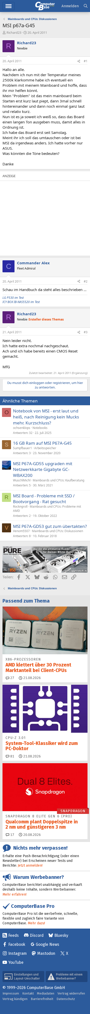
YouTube (16, 962)
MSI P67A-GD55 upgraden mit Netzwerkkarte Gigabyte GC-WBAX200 (42, 469)
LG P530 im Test (13, 298)
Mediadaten (45, 993)
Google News (47, 944)
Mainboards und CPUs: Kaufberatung (58, 480)
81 (11, 756)
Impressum (10, 993)
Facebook (16, 944)
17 (11, 835)
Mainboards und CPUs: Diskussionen (57, 531)
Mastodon (46, 953)
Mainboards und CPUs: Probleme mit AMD (47, 508)
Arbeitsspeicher (45, 448)
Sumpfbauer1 (22, 448)
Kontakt (28, 993)
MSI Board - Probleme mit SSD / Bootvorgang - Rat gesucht (43, 499)
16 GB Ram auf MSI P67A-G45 (42, 443)
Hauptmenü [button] (8, 6)
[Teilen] (79, 61)
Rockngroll (20, 506)
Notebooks (40, 428)
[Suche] (85, 6)
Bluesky (61, 935)
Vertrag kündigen (15, 999)
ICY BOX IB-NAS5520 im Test (21, 302)
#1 (86, 61)
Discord (37, 935)
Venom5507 (21, 531)
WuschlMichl (21, 480)
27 (11, 678)
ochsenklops (21, 428)
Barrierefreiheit (42, 999)
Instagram (17, 953)
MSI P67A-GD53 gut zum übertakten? (50, 526)
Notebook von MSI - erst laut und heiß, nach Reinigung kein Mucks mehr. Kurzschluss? (46, 417)
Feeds (13, 935)
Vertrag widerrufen (71, 993)
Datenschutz (65, 999)
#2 (86, 281)
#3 (86, 332)
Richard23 (13, 32)
